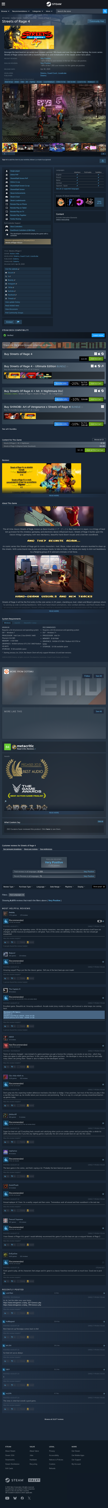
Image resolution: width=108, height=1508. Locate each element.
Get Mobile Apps (78, 1455)
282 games (12, 955)
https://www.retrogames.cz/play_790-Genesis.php (22, 1305)
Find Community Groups (14, 313)
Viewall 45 (99, 202)
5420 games (13, 1256)
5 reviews (22, 1117)
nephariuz (13, 1151)
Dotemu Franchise (29, 18)
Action (17, 82)
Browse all (99, 440)
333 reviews (24, 1078)
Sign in (4, 160)
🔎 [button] (5, 801)
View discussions (11, 309)
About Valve (34, 1451)
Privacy (52, 1451)
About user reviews (31, 849)
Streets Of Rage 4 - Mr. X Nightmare (48, 394)
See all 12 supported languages (67, 189)
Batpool (12, 953)
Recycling (33, 1464)
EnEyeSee (13, 1254)
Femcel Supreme (16, 1219)
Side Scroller (71, 82)
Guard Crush (52, 73)
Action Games (16, 18)
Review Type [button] (8, 887)
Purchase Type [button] (25, 887)
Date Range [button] (54, 887)
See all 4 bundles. (9, 429)
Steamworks (10, 1460)
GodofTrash (13, 1185)
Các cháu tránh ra (16, 1076)
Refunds (52, 1468)
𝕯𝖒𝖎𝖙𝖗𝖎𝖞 (11, 912)
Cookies (52, 1464)
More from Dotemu (22, 671)
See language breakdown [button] (12, 849)
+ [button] (97, 82)
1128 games (13, 1078)
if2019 (11, 1037)
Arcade (39, 82)
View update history (12, 302)
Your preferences (46, 849)
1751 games (13, 915)
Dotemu (43, 73)
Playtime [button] (68, 887)
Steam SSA (9, 1455)
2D (27, 82)
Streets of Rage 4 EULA (13, 243)
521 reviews (24, 1256)
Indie (22, 82)
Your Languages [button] (16, 895)
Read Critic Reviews (25, 749)
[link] (79, 383)
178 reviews (24, 915)
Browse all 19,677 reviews (54, 1419)
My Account (76, 1464)
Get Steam (76, 1451)
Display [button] (80, 887)
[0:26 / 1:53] (54, 113)
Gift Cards (9, 1468)
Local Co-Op (82, 82)
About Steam (10, 1451)
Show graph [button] (97, 887)
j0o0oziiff (12, 1114)
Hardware (33, 1460)
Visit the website (11, 269)
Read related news (12, 306)
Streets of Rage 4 (25, 394)
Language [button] (40, 887)
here (48, 829)
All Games (6, 18)
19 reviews (22, 955)
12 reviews (12, 1188)
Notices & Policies (56, 1460)
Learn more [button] (98, 335)
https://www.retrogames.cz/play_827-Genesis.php (22, 1303)
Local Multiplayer (49, 82)
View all (100, 821)
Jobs (31, 1455)
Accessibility (54, 1455)
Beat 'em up (9, 82)
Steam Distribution (12, 1464)
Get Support (76, 1460)
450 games (12, 1117)
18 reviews (22, 1222)
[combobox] (79, 11)
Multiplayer (91, 82)
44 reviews (12, 1153)
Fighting (32, 82)
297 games (12, 1222)
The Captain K (14, 989)
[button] (5, 11)
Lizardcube (62, 73)
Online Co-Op (61, 82)
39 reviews (12, 992)
